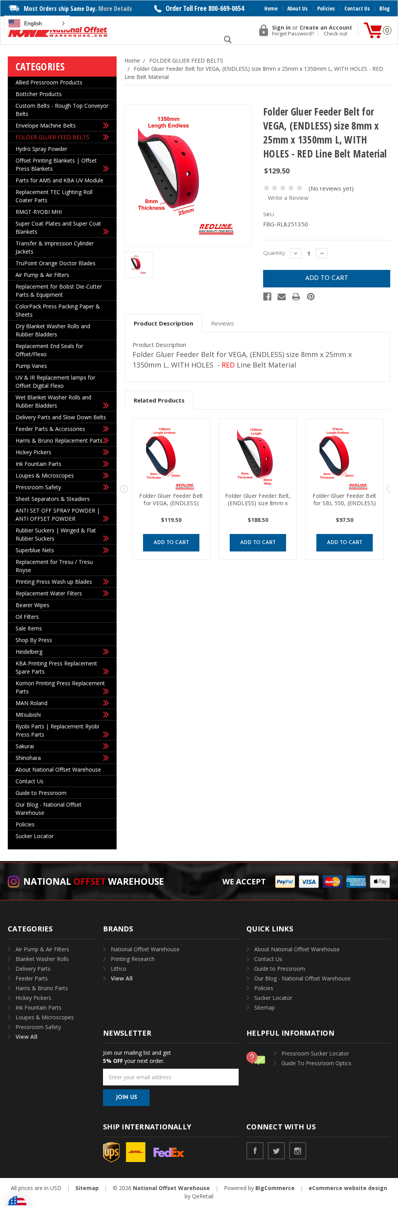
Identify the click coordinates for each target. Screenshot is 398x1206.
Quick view (171, 459)
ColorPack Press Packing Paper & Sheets (58, 310)
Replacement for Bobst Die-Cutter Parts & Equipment (59, 290)
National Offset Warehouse (145, 949)
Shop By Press (34, 640)
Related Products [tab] (159, 400)
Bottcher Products (39, 94)
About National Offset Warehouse (58, 769)
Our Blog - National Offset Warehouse (49, 808)
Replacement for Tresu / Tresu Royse (54, 566)
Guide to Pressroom (41, 792)
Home (271, 8)
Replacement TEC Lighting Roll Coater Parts (54, 196)
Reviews (222, 323)
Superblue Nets (35, 550)
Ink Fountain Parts (38, 463)
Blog (384, 8)
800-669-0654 (226, 8)
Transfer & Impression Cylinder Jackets (55, 247)
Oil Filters (27, 616)
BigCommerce (275, 1188)
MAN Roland (31, 703)
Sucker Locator (35, 836)
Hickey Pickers (33, 452)
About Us (297, 8)
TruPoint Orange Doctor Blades (56, 263)
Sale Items (29, 628)
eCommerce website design (348, 1188)
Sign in (281, 27)
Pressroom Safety (38, 487)
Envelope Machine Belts (46, 125)
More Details (115, 8)
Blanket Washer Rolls (42, 959)
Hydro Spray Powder (41, 148)
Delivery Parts (33, 968)
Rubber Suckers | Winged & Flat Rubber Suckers (56, 534)
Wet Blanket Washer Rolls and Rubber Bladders (53, 401)
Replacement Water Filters (49, 593)
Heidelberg (29, 651)
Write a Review (288, 197)
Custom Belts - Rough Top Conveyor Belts (62, 109)
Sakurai (25, 746)
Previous (124, 489)
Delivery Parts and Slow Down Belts (61, 417)
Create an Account (326, 27)
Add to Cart (171, 542)
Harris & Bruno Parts (42, 988)
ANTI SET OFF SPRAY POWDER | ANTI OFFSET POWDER (58, 514)
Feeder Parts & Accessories (50, 428)
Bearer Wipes (32, 605)
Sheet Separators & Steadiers (53, 498)
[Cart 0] (373, 30)
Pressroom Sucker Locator (315, 1053)
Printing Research (133, 959)
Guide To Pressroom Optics (316, 1063)
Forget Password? (293, 33)
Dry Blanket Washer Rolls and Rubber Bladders (53, 330)
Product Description (163, 323)
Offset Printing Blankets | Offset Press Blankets (56, 164)
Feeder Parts (32, 978)
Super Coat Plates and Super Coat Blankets (58, 227)
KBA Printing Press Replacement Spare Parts (56, 667)
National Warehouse (93, 881)
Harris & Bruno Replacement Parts (59, 440)
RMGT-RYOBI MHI (39, 211)
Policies (326, 8)
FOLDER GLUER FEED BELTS (52, 137)
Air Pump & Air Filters (42, 274)
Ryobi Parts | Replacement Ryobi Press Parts (57, 730)
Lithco (118, 968)
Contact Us (357, 8)
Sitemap (264, 1007)
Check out (335, 33)
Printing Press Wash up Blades (54, 581)
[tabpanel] (171, 489)
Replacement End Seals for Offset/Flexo (49, 350)
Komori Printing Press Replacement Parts (60, 687)
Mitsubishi (28, 714)
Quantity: (274, 253)
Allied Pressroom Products (49, 82)
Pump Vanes (31, 365)
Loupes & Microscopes (45, 475)
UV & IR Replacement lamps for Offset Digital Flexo (55, 381)
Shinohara (28, 757)
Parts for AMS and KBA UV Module (59, 180)
